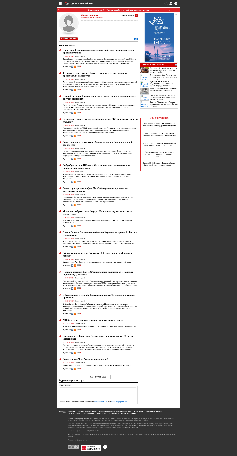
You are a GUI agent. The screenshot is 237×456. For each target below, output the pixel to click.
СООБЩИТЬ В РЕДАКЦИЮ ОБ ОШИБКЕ (122, 413)
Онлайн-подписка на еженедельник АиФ (115, 411)
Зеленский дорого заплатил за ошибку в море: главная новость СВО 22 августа (159, 144)
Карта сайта (101, 413)
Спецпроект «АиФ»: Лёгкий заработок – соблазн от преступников (118, 10)
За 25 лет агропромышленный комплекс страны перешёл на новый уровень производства (99, 326)
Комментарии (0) (80, 56)
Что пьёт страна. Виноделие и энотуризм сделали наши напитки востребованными (99, 97)
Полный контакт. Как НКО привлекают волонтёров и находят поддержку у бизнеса (98, 273)
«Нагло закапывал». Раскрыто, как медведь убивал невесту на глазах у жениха (162, 97)
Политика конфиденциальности (78, 440)
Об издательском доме (87, 411)
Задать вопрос (65, 385)
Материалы (70, 45)
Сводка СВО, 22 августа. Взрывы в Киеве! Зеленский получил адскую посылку (159, 164)
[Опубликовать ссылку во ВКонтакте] (72, 67)
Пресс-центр (138, 411)
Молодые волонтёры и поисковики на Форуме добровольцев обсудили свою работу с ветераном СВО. (97, 221)
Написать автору (68, 39)
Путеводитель (88, 413)
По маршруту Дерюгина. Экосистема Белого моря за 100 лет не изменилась (98, 337)
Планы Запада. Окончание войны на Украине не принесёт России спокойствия (100, 233)
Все (61, 45)
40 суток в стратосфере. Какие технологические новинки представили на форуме (95, 74)
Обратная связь (74, 413)
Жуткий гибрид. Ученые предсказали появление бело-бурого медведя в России (162, 84)
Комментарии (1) (80, 171)
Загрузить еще (98, 377)
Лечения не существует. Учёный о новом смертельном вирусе (163, 89)
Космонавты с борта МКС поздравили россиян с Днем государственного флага (159, 124)
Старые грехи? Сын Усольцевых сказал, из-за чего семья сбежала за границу (163, 77)
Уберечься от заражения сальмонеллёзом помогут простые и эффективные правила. (97, 365)
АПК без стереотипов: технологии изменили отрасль (93, 319)
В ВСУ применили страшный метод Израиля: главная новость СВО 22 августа (159, 134)
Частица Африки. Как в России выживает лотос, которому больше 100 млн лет (164, 104)
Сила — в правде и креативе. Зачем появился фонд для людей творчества (98, 143)
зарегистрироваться (119, 402)
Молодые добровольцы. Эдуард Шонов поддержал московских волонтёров (98, 212)
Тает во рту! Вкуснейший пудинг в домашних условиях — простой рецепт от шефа (163, 70)
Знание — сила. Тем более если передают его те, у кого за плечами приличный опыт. (97, 262)
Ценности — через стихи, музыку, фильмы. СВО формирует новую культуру (100, 120)
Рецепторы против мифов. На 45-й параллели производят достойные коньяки (95, 189)
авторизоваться (101, 402)
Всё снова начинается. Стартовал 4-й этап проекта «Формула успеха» (97, 254)
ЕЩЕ (78, 67)
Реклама (71, 411)
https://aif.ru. (71, 436)
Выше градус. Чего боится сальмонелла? (85, 359)
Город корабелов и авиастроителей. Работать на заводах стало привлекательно (98, 51)
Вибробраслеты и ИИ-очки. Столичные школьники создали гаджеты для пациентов (96, 166)
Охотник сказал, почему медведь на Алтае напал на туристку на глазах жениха (159, 154)
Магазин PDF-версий (154, 411)
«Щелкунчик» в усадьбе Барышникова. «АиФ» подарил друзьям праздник (99, 296)
